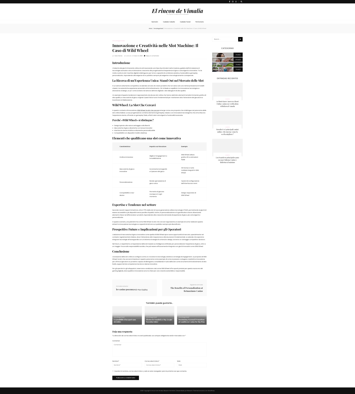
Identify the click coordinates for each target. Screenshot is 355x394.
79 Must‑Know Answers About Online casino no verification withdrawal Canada (227, 103)
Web (178, 361)
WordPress (211, 391)
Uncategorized (118, 41)
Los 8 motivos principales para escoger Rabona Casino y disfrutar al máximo (227, 159)
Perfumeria (199, 22)
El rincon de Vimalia (177, 10)
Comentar (116, 341)
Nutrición (155, 22)
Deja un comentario (152, 56)
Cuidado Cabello (169, 22)
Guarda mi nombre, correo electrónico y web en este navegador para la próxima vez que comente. (150, 371)
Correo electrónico (152, 361)
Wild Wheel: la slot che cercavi (148, 110)
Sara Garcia (118, 56)
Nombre (115, 361)
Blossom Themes (192, 391)
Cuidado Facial (185, 22)
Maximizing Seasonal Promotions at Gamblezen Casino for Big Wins (191, 321)
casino (227, 99)
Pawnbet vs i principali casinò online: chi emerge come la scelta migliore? (227, 131)
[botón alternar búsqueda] (241, 1)
